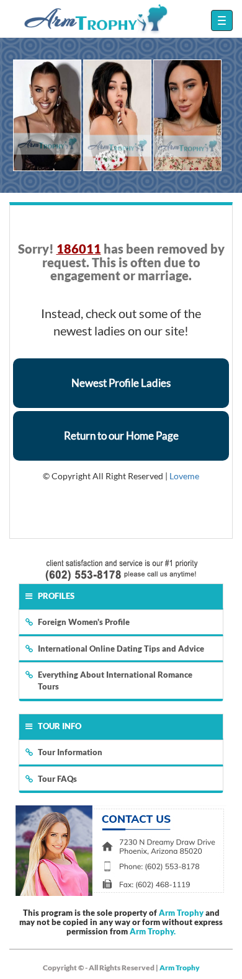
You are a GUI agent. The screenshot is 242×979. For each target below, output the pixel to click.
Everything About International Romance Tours (115, 680)
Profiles (56, 596)
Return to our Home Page (121, 435)
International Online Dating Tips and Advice (121, 648)
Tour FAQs (57, 779)
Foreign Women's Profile (84, 622)
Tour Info (59, 726)
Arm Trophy (181, 913)
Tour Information (70, 752)
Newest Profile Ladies (121, 382)
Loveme (184, 476)
